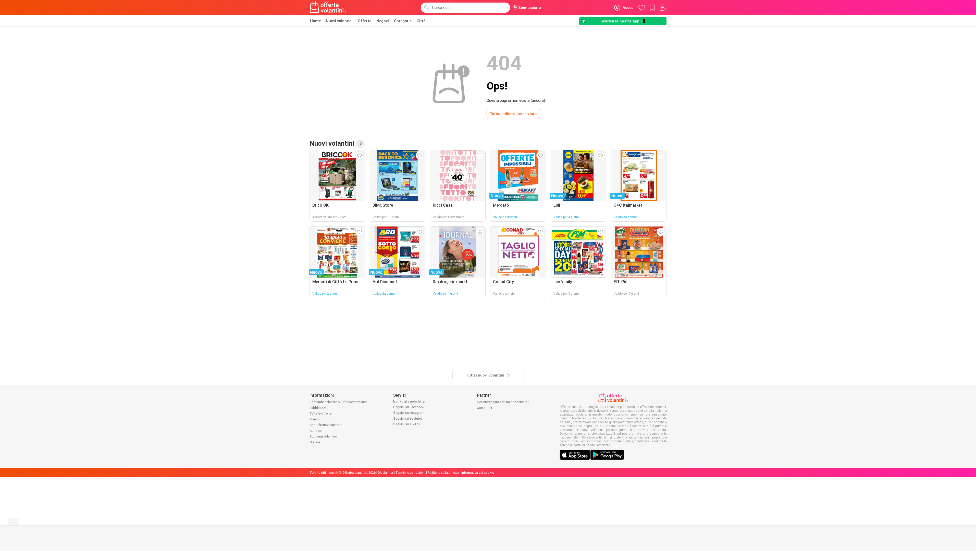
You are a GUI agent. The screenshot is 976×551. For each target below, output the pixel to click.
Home (315, 21)
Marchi (314, 419)
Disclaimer (385, 472)
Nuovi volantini (339, 21)
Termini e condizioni (410, 472)
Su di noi (316, 431)
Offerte (364, 21)
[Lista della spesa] (663, 8)
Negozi (382, 21)
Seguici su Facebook (409, 407)
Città (421, 21)
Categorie (403, 21)
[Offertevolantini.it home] (328, 7)
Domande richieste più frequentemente (338, 402)
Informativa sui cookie (477, 472)
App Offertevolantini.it (326, 425)
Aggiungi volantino (323, 436)
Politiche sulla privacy (443, 472)
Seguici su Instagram (408, 413)
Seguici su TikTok (406, 424)
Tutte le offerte (320, 413)
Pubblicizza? (319, 408)
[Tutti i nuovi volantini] (360, 144)
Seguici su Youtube (407, 418)
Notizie (315, 442)
